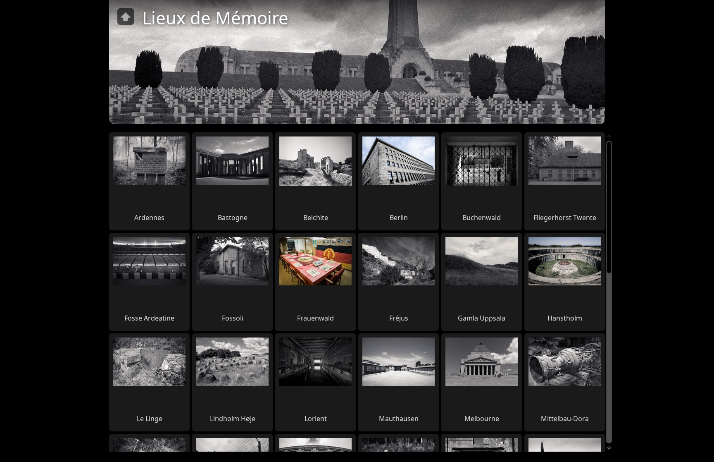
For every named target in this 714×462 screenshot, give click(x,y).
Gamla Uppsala (481, 318)
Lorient (316, 418)
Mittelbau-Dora (565, 418)
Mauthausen (399, 418)
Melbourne (481, 418)
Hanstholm (564, 318)
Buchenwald (481, 217)
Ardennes (149, 217)
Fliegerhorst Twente (564, 217)
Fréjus (398, 318)
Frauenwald (315, 318)
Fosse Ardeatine (149, 318)
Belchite (315, 217)
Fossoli (232, 318)
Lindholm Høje (232, 418)
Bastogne (233, 217)
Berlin (399, 217)
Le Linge (149, 418)
